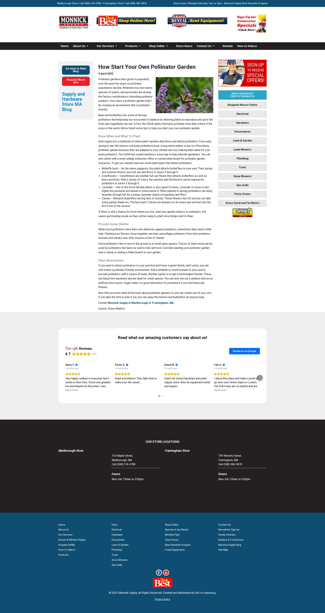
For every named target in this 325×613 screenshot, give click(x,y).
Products (131, 46)
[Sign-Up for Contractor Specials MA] (251, 32)
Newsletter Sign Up (228, 529)
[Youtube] (166, 575)
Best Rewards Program (178, 544)
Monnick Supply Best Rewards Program (246, 3)
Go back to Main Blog (76, 70)
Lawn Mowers (242, 149)
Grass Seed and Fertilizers (242, 203)
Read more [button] (71, 390)
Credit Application (175, 549)
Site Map (223, 549)
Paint (114, 524)
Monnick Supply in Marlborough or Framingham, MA (141, 302)
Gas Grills (242, 185)
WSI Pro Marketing (205, 592)
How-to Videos (247, 46)
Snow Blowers (242, 176)
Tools (242, 167)
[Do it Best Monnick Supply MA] (162, 586)
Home (65, 46)
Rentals (228, 46)
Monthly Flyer (172, 534)
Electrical (242, 113)
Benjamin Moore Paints (242, 105)
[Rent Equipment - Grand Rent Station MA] (198, 27)
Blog (64, 53)
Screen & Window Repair (72, 539)
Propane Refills (66, 544)
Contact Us (204, 46)
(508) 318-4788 (92, 3)
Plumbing (242, 158)
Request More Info (76, 81)
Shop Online (157, 46)
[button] (65, 377)
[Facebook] (158, 575)
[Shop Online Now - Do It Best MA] (127, 27)
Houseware (118, 539)
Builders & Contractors (231, 539)
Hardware (242, 122)
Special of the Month (176, 529)
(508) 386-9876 (138, 3)
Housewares (242, 131)
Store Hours (184, 46)
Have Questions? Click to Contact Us (242, 95)
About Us (79, 46)
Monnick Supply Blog (229, 544)
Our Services (105, 46)
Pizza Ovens (242, 194)
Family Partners (227, 534)
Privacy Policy (162, 599)
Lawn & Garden (242, 140)
